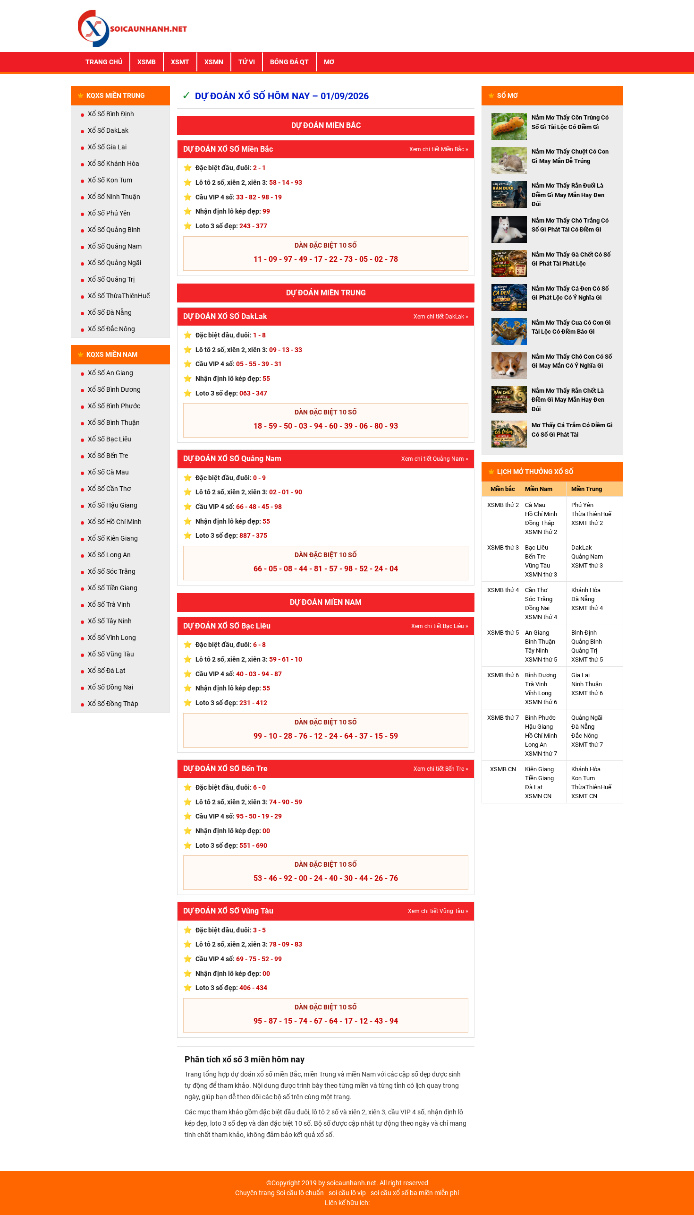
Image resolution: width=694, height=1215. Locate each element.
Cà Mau (535, 504)
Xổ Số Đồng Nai (110, 687)
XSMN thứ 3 (541, 574)
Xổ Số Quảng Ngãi (114, 263)
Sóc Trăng (538, 599)
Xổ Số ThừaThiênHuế (119, 296)
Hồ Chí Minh (541, 513)
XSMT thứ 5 (587, 659)
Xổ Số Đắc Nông (111, 329)
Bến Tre (535, 556)
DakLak (581, 547)
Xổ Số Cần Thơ (109, 488)
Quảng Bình (586, 641)
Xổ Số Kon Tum (110, 180)
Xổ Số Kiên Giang (113, 538)
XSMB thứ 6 (503, 675)
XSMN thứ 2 (541, 531)
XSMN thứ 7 (541, 753)
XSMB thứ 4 (503, 590)
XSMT (180, 62)
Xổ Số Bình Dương (114, 389)
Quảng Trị (584, 650)
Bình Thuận (540, 641)
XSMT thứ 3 (587, 565)
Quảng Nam (587, 556)
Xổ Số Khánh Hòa (113, 163)
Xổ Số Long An (109, 555)
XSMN (213, 62)
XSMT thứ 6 (587, 693)
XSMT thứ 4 (587, 608)
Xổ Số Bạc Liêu (109, 439)
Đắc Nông (584, 735)
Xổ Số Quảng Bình (114, 229)
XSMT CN (584, 796)
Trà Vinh (536, 684)
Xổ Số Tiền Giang (112, 588)
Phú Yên (582, 504)
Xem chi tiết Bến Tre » (441, 769)
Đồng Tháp (539, 522)
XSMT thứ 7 (587, 744)
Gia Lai (580, 675)
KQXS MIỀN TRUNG (115, 95)
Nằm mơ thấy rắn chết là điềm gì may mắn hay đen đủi (568, 400)
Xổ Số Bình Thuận (114, 422)
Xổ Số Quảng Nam (115, 246)
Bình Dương (540, 675)
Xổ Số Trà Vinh (109, 604)
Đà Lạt (533, 787)
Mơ (329, 62)
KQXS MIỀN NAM (111, 354)
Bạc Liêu (536, 547)
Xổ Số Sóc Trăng (111, 571)
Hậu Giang (539, 726)
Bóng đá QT (289, 62)
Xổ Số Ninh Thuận (114, 196)
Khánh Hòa (586, 590)
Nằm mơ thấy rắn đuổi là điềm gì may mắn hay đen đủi (568, 194)
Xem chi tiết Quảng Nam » (434, 459)
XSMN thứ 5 (541, 659)
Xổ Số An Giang (110, 373)
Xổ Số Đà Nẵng (110, 312)
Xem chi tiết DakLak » (441, 316)
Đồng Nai (537, 608)
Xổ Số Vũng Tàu (111, 654)
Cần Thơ (536, 590)
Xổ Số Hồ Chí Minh (115, 522)
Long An (536, 744)
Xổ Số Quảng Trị (111, 279)
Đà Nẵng (582, 599)
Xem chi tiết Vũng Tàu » (438, 911)
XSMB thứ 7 (503, 717)
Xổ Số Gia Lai (107, 147)
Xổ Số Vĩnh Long (112, 637)
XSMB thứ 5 (503, 632)
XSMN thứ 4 (541, 616)
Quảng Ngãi (586, 717)
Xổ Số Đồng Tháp (113, 703)
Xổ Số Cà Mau (108, 472)
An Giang (537, 632)
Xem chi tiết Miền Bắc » (438, 149)
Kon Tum (583, 778)
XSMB (146, 62)
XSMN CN (538, 796)
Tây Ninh (536, 650)
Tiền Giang (539, 778)
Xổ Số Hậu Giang (112, 505)
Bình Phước (540, 717)
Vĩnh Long (538, 693)
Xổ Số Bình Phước (114, 406)
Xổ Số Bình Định (111, 114)
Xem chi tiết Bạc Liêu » (439, 626)
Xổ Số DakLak (108, 130)
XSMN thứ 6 (541, 702)
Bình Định (584, 632)
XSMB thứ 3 (503, 547)
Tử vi (246, 62)
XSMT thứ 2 (587, 522)
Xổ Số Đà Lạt (107, 670)
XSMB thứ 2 (503, 504)
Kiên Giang (539, 769)
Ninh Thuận (586, 684)
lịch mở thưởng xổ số (535, 471)
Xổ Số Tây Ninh (110, 621)
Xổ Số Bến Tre (108, 455)
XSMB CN (503, 769)
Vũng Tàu (537, 565)
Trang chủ (103, 62)
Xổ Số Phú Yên (109, 213)
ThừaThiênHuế (591, 513)
